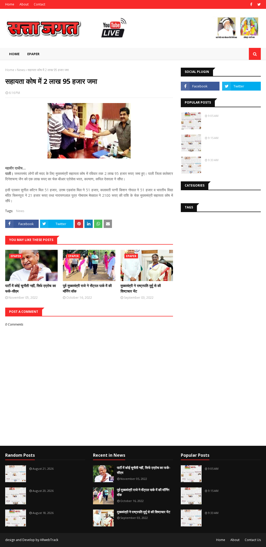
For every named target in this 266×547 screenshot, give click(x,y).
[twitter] (258, 4)
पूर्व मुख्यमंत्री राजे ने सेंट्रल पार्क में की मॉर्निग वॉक (87, 288)
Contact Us (253, 540)
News (21, 70)
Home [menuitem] (14, 54)
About (24, 4)
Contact (39, 4)
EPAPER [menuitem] (33, 54)
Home (9, 4)
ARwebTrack (49, 540)
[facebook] (251, 4)
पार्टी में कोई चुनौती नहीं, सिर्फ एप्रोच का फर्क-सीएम (30, 288)
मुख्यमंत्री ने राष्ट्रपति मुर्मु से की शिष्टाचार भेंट (141, 288)
